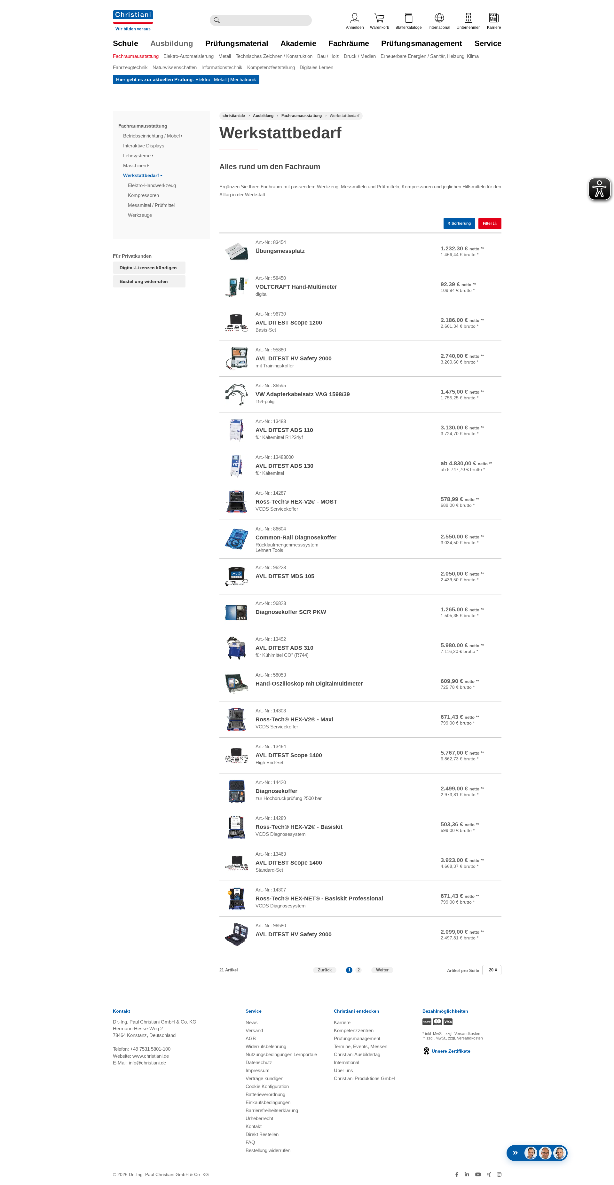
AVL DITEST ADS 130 (284, 466)
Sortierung (461, 223)
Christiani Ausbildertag (357, 1054)
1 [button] (349, 970)
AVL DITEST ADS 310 (284, 648)
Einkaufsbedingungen (268, 1102)
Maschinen (135, 165)
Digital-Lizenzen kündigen (148, 267)
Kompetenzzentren (354, 1030)
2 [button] (359, 970)
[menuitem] (138, 57)
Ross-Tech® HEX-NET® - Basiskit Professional (319, 898)
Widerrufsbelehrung (266, 1046)
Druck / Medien (360, 56)
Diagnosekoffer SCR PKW (291, 612)
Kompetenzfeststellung (271, 67)
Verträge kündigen (264, 1078)
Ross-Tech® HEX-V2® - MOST (296, 501)
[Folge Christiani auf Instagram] (499, 1174)
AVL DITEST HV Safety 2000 (294, 358)
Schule (125, 43)
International (439, 27)
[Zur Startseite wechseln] (133, 14)
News (252, 1022)
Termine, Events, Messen (360, 1046)
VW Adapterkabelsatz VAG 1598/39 (303, 394)
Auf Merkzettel (478, 260)
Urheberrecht (259, 1118)
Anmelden (355, 27)
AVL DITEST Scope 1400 (289, 755)
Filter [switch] (488, 223)
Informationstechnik (221, 67)
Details (467, 460)
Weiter (382, 970)
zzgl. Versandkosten (462, 1034)
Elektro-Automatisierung (188, 56)
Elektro (202, 79)
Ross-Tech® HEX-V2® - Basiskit (299, 827)
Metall (224, 56)
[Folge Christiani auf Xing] (489, 1174)
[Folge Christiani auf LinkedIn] (467, 1174)
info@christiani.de (147, 1062)
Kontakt (254, 1126)
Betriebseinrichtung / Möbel (152, 135)
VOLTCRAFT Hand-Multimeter (296, 287)
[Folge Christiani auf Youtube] (478, 1174)
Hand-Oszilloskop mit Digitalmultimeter (309, 683)
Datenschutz (259, 1062)
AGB (251, 1038)
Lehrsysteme (137, 155)
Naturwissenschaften (175, 67)
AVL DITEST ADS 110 (284, 430)
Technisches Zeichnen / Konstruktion (274, 56)
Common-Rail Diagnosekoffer (296, 537)
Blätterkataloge (409, 27)
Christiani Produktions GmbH (364, 1078)
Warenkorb (379, 27)
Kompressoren (144, 195)
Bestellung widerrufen (144, 281)
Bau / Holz (328, 56)
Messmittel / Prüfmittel (152, 205)
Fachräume (348, 43)
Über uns (343, 1070)
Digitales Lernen (316, 67)
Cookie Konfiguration (267, 1086)
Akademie (298, 43)
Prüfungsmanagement (421, 43)
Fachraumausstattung (136, 56)
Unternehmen (469, 27)
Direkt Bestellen (262, 1134)
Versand (254, 1030)
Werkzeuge (140, 215)
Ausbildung (171, 43)
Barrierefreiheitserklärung (272, 1110)
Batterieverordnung (265, 1094)
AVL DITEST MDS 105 (285, 576)
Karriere (494, 27)
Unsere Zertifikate (450, 1051)
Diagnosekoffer (276, 791)
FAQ (250, 1142)
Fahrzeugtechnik (130, 67)
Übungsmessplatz (280, 251)
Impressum (258, 1070)
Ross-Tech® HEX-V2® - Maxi (294, 719)
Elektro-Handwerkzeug (152, 185)
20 (492, 970)
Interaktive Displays (144, 145)
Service (488, 43)
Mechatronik (243, 79)
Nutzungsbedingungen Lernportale (281, 1054)
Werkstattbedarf (141, 175)
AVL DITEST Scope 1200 (289, 322)
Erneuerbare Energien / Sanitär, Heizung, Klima (430, 56)
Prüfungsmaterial (236, 43)
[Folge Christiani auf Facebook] (457, 1174)
